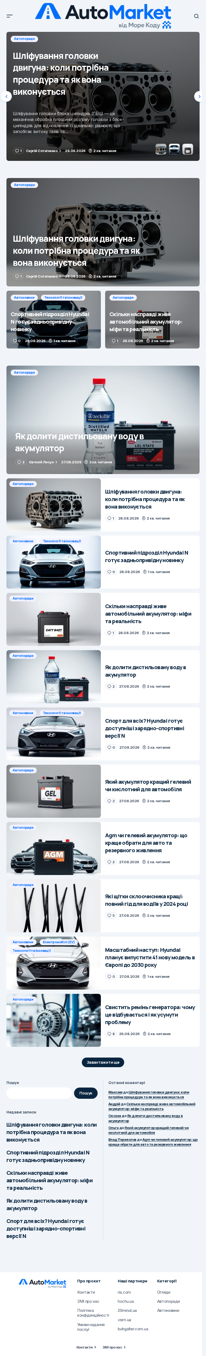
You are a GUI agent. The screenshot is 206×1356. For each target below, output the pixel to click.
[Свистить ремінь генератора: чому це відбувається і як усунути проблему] (53, 1020)
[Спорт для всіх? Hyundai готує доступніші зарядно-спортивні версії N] (53, 733)
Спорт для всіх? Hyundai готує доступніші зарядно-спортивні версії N (45, 1228)
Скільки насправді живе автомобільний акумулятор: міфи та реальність (49, 1180)
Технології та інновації (63, 38)
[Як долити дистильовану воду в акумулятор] (103, 420)
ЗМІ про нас (112, 1347)
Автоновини (24, 38)
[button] (9, 16)
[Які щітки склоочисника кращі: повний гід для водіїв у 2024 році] (53, 905)
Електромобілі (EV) (59, 942)
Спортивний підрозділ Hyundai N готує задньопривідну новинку (47, 1156)
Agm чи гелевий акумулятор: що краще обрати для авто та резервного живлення (153, 1141)
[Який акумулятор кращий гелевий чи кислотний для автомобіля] (53, 791)
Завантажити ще (103, 1062)
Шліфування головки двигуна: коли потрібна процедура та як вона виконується (51, 1132)
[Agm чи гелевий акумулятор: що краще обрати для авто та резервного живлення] (53, 848)
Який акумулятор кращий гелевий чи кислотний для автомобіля (148, 1130)
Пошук (12, 1082)
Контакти (84, 1347)
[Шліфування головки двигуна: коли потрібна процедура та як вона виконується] (103, 232)
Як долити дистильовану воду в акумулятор (46, 1204)
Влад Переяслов (122, 1139)
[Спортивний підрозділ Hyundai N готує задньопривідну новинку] (103, 96)
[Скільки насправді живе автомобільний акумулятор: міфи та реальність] (152, 320)
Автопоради (24, 185)
